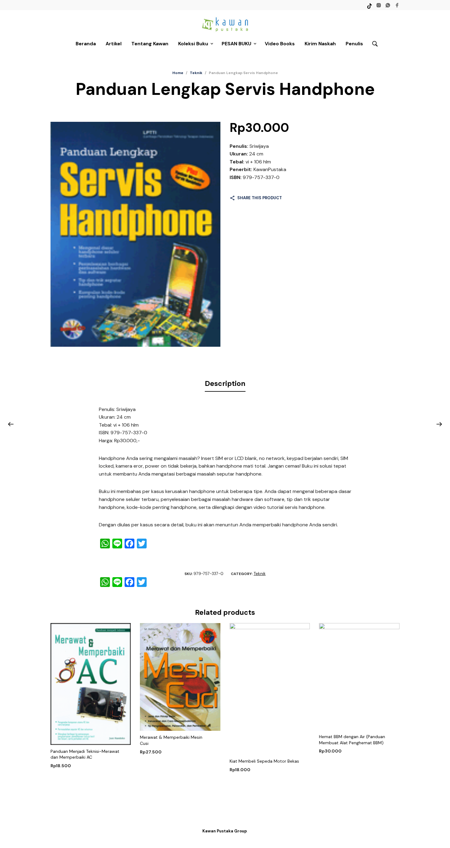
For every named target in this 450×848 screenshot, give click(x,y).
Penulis (354, 43)
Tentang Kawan (149, 43)
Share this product (259, 197)
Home (177, 72)
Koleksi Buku (193, 43)
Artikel (114, 43)
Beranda (86, 43)
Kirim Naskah (320, 43)
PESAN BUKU (236, 43)
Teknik (196, 72)
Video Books (280, 43)
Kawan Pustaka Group (224, 831)
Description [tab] (225, 383)
